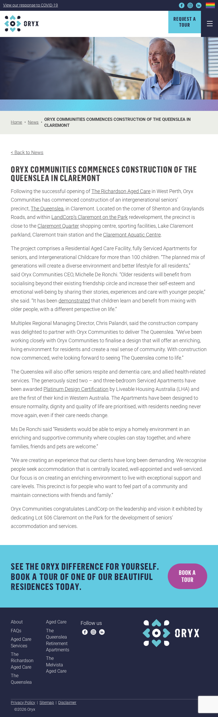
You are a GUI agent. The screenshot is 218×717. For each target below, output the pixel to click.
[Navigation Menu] (209, 24)
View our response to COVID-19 (30, 5)
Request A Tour (184, 22)
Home (16, 122)
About (17, 622)
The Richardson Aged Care (120, 191)
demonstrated (74, 301)
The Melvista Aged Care (56, 665)
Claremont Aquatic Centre (132, 235)
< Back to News (27, 152)
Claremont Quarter (58, 226)
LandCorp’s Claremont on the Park (89, 217)
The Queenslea (47, 209)
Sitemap (46, 702)
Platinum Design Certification (75, 389)
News (33, 122)
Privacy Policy (23, 702)
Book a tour (187, 576)
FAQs (16, 630)
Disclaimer (67, 702)
